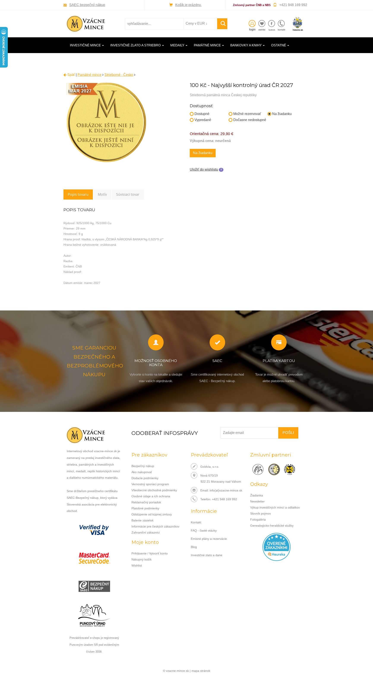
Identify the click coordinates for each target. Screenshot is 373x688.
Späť (70, 75)
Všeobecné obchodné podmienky (154, 490)
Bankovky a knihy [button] (246, 45)
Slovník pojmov (260, 513)
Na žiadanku (282, 114)
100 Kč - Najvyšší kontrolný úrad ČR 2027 (241, 85)
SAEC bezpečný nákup (87, 5)
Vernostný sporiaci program (150, 484)
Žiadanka (256, 495)
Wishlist (136, 565)
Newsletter (257, 501)
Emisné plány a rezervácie (209, 538)
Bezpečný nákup (142, 466)
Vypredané (202, 120)
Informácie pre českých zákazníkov (155, 526)
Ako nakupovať (141, 472)
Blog (194, 547)
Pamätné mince (89, 75)
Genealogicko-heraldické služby (272, 525)
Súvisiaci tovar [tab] (127, 194)
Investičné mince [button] (86, 45)
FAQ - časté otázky (204, 530)
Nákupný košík (141, 559)
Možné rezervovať (247, 114)
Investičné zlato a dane (206, 555)
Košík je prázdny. (188, 5)
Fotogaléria (258, 519)
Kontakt (196, 522)
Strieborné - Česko (118, 75)
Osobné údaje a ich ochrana (150, 496)
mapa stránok (200, 670)
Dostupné (201, 114)
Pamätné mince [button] (208, 45)
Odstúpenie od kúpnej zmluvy (151, 514)
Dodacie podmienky (144, 478)
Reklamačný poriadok (146, 502)
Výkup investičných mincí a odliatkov (275, 507)
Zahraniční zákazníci (145, 532)
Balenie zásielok (142, 520)
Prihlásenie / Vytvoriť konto (149, 553)
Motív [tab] (102, 194)
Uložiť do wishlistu (204, 169)
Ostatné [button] (279, 45)
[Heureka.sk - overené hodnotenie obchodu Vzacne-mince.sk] (276, 546)
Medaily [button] (177, 45)
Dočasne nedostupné (249, 120)
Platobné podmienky (145, 508)
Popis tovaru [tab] (78, 194)
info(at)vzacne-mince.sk (226, 490)
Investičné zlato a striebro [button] (136, 45)
